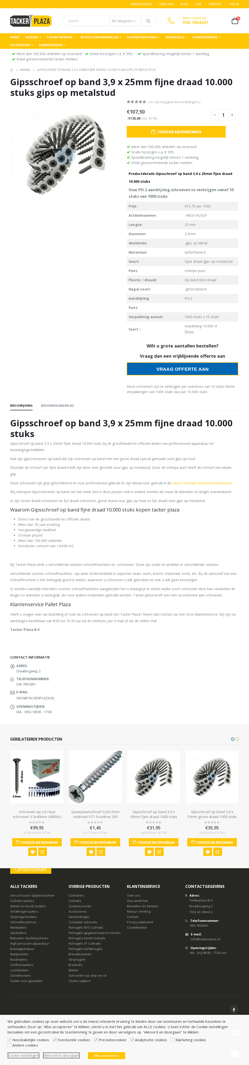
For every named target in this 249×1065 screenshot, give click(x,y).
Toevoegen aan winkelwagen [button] (39, 842)
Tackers (31, 37)
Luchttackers (19, 970)
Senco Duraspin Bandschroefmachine (202, 483)
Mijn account (141, 4)
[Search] (148, 21)
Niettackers (18, 928)
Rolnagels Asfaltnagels (85, 949)
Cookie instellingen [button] (23, 1055)
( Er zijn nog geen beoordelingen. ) (174, 102)
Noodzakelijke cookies (30, 1039)
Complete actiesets (83, 922)
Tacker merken (59, 37)
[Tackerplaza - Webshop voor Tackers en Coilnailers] (31, 21)
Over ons (166, 4)
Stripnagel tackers (23, 917)
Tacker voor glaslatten (26, 981)
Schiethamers (20, 976)
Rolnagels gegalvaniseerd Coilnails (95, 933)
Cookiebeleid (137, 928)
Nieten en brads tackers (28, 906)
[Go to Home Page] (11, 70)
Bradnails (76, 965)
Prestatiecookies (112, 1039)
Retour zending (138, 912)
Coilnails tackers (22, 901)
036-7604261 (199, 926)
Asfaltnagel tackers (24, 912)
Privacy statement (140, 922)
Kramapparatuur (22, 949)
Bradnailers (18, 960)
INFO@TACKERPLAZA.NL (35, 698)
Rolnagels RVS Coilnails (86, 928)
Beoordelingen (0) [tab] (57, 405)
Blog (184, 4)
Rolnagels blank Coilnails (87, 938)
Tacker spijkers (80, 981)
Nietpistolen (19, 954)
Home (14, 37)
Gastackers (18, 933)
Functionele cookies (74, 1039)
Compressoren (204, 37)
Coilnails (75, 901)
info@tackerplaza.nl (205, 939)
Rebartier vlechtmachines (29, 938)
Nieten (74, 970)
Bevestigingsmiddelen (99, 37)
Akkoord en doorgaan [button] (61, 1055)
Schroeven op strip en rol (88, 976)
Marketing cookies (191, 1039)
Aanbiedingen (50, 45)
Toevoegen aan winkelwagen (179, 131)
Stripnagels (77, 960)
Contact (215, 4)
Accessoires (20, 45)
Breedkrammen (80, 954)
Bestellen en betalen (142, 906)
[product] (36, 777)
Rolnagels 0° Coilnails (85, 944)
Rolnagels (175, 37)
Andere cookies (25, 1045)
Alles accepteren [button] (106, 1055)
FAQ (198, 4)
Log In (234, 4)
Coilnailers (76, 896)
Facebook (233, 1009)
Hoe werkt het (137, 901)
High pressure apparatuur (29, 944)
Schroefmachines (142, 37)
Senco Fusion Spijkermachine (32, 896)
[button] (233, 739)
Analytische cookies (151, 1039)
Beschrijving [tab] (21, 405)
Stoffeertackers (21, 965)
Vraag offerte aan (182, 369)
